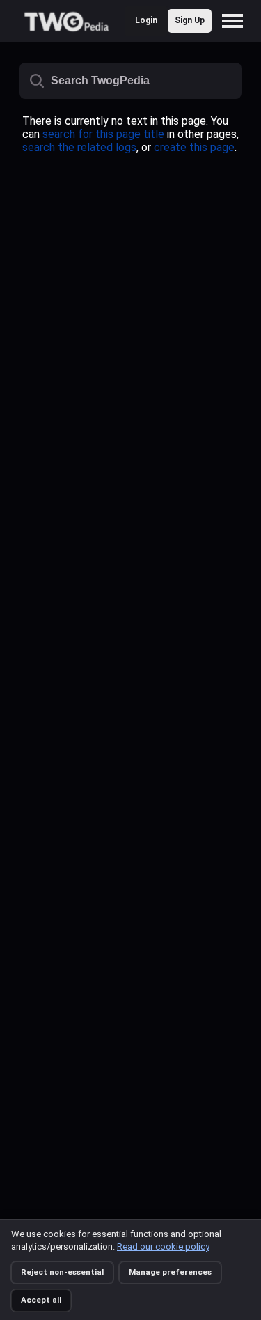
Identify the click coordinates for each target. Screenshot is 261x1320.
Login (146, 20)
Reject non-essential (62, 1272)
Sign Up (190, 20)
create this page (194, 147)
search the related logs (79, 147)
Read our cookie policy (163, 1246)
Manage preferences (170, 1272)
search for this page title (103, 134)
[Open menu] (236, 21)
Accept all (41, 1300)
